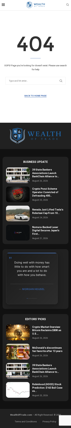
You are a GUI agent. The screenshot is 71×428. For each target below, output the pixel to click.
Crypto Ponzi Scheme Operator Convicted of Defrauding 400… (45, 192)
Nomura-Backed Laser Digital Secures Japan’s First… (45, 230)
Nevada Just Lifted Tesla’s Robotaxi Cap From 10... (47, 211)
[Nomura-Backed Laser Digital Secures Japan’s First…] (18, 232)
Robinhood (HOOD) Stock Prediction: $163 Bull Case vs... (47, 388)
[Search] (67, 5)
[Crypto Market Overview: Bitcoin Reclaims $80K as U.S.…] (18, 332)
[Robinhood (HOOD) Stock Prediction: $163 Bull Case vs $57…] (18, 390)
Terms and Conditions (26, 421)
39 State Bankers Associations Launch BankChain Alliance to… (45, 173)
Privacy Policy (49, 421)
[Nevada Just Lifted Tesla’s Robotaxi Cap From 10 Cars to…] (18, 213)
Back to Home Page (35, 95)
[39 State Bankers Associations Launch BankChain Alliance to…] (18, 175)
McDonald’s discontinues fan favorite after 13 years (47, 349)
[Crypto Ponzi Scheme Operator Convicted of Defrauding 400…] (18, 194)
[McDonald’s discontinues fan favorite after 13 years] (18, 351)
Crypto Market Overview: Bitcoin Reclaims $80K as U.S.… (46, 330)
